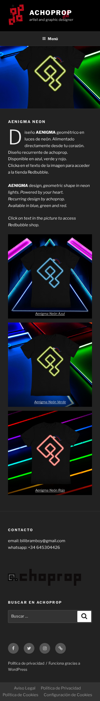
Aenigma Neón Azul (50, 314)
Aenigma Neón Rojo (50, 490)
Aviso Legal (24, 688)
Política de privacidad (26, 663)
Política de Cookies (20, 694)
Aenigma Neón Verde (50, 402)
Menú (53, 38)
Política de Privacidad (61, 688)
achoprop (50, 13)
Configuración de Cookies (68, 694)
